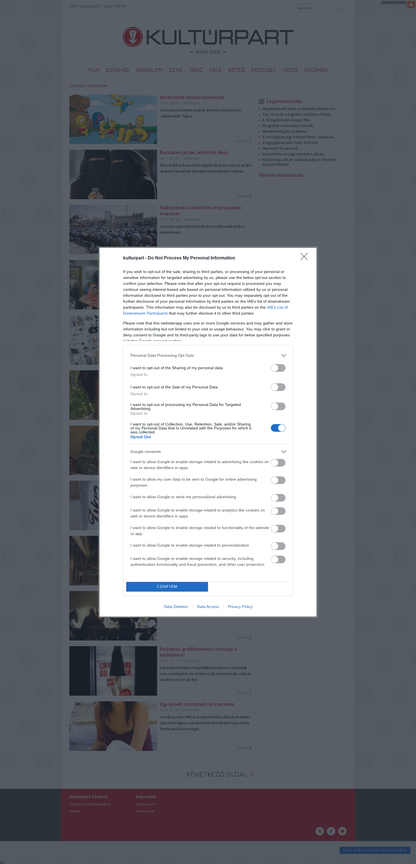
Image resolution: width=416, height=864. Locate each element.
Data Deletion (176, 606)
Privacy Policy (240, 606)
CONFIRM (167, 586)
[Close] (306, 258)
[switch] (278, 368)
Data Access (208, 606)
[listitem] (208, 355)
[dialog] (208, 432)
